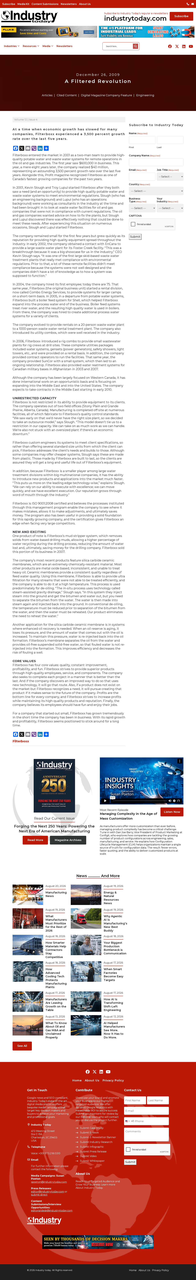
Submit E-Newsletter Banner (98, 1137)
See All (22, 1046)
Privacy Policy (113, 1080)
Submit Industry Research (96, 1142)
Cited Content (67, 95)
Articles (47, 95)
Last (159, 147)
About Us (85, 4)
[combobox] (129, 1121)
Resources (29, 46)
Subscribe (8, 4)
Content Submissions (45, 4)
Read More (35, 840)
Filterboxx (21, 741)
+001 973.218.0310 (49, 1153)
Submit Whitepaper (92, 1160)
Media (46, 46)
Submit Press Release (93, 1151)
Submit (135, 236)
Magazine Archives (68, 840)
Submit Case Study (92, 1128)
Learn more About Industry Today (95, 1186)
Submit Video (88, 1156)
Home (77, 1080)
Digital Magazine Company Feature (106, 95)
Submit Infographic (92, 1146)
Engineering (145, 95)
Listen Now (172, 812)
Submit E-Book (89, 1132)
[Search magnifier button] (135, 46)
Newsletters (69, 4)
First (131, 147)
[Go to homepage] (29, 17)
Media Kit (23, 4)
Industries (10, 46)
